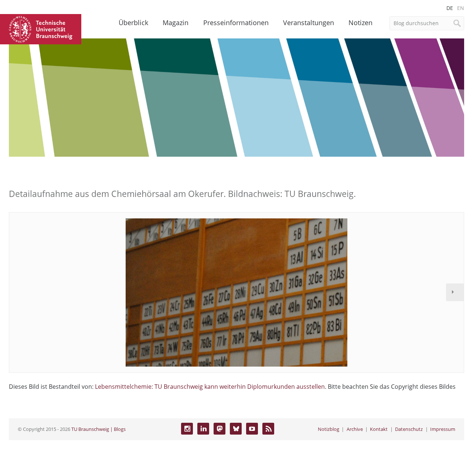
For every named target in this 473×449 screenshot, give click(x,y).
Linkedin (203, 429)
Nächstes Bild (455, 292)
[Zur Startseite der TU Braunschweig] (40, 28)
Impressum (442, 429)
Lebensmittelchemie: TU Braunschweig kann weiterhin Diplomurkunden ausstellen (210, 386)
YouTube (252, 429)
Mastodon (219, 429)
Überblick (133, 22)
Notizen (360, 22)
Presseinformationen (236, 22)
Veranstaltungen (308, 22)
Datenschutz (409, 429)
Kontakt (379, 429)
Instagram (187, 429)
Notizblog (328, 429)
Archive (355, 429)
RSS (268, 429)
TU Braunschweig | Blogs (98, 429)
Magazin (175, 22)
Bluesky (236, 429)
